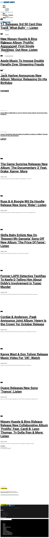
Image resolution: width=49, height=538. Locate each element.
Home (4, 5)
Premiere (7, 16)
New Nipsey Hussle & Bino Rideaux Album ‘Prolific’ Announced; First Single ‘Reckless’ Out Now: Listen (19, 44)
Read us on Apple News (7, 534)
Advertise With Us (6, 531)
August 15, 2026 (3, 396)
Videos (4, 524)
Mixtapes (7, 34)
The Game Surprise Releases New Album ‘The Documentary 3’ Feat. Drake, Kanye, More (24, 167)
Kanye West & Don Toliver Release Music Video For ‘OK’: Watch (24, 356)
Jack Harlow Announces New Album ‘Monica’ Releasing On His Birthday (23, 79)
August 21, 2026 (3, 176)
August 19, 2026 (3, 329)
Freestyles (7, 9)
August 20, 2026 (3, 292)
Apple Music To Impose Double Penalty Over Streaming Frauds (22, 62)
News (1, 33)
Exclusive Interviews (9, 17)
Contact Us (5, 514)
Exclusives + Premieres (8, 15)
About (4, 512)
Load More (2, 445)
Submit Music (5, 515)
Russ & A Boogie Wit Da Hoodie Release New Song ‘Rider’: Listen (23, 203)
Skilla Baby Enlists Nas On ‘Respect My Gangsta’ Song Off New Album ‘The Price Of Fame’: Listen (23, 240)
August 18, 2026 (3, 363)
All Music (7, 8)
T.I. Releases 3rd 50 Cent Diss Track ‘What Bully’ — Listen (21, 26)
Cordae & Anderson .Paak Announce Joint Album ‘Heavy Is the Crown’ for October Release (23, 320)
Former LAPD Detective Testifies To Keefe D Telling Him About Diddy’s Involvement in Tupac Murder (23, 281)
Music (4, 7)
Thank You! (3, 504)
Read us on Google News (8, 533)
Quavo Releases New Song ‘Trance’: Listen (19, 389)
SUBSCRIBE (4, 488)
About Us (5, 529)
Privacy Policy (5, 513)
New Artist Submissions (7, 532)
